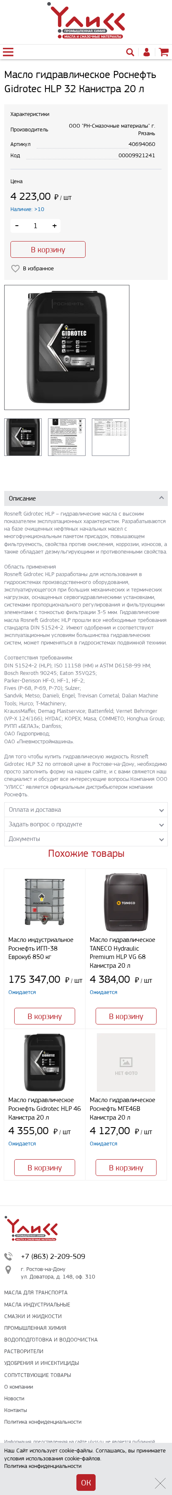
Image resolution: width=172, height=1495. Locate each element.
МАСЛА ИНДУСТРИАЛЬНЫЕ (37, 1304)
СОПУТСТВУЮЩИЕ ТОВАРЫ (37, 1375)
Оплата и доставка (35, 809)
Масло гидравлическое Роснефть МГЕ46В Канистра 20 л (122, 1108)
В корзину (48, 249)
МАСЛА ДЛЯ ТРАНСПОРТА (36, 1292)
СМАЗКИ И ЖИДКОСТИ (33, 1316)
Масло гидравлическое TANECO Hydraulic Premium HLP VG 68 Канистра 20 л (122, 952)
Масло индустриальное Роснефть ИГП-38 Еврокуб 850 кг (40, 948)
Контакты (15, 1410)
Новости (14, 1398)
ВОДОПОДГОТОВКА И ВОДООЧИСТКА (51, 1339)
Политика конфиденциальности (42, 1422)
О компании (18, 1387)
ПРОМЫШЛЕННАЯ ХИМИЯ (35, 1328)
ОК (86, 1482)
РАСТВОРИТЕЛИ (23, 1351)
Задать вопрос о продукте (45, 824)
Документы (24, 838)
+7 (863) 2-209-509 (53, 1256)
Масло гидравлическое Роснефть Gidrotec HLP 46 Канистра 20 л (44, 1108)
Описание (22, 498)
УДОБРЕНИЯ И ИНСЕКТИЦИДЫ (41, 1363)
